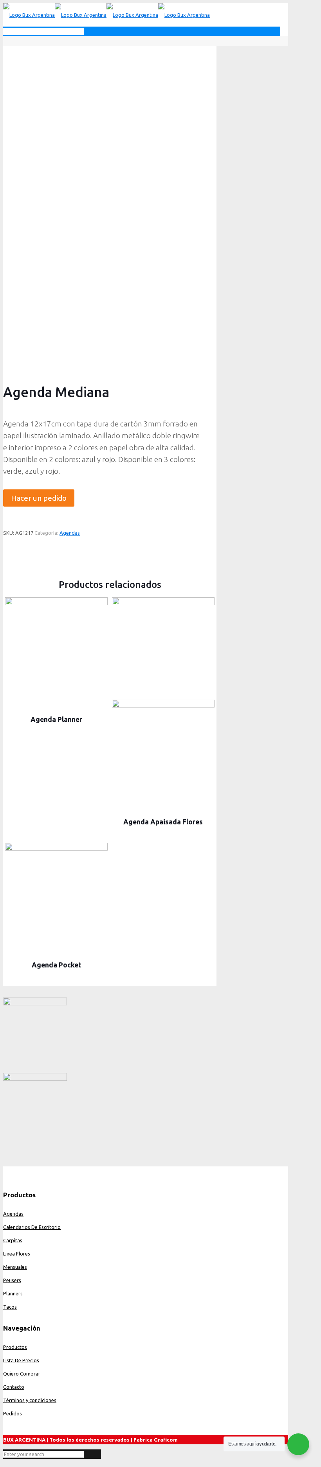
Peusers (12, 1280)
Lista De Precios (21, 1360)
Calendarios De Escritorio (32, 1227)
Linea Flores (16, 1253)
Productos (15, 1347)
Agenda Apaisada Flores (163, 822)
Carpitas (12, 1240)
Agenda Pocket (56, 965)
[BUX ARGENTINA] (106, 14)
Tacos (10, 1306)
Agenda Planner (56, 719)
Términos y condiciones (29, 1400)
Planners (13, 1293)
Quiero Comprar (21, 1373)
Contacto (13, 1387)
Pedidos (12, 1413)
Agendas (70, 533)
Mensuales (15, 1267)
